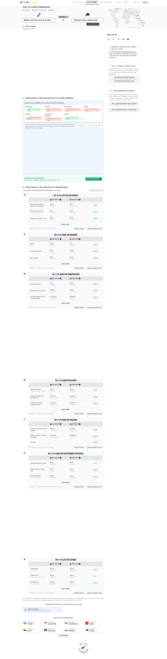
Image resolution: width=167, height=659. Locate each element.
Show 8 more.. (65, 264)
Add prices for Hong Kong (124, 81)
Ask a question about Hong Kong (124, 109)
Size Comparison (106, 2)
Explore (126, 2)
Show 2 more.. (65, 482)
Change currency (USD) (94, 228)
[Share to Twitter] (114, 39)
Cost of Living (92, 2)
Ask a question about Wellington (124, 104)
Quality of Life (77, 2)
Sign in (145, 2)
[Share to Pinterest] (92, 125)
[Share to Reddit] (99, 125)
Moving (118, 2)
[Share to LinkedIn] (96, 125)
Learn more (46, 600)
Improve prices (79, 228)
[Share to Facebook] (85, 125)
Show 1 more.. (65, 224)
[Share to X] (89, 125)
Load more (63, 635)
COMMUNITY (137, 2)
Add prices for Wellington (124, 77)
